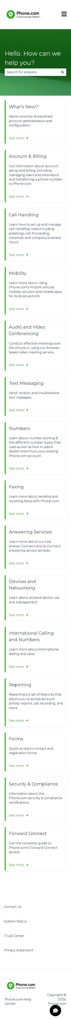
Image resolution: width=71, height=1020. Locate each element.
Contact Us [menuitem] (12, 907)
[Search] (62, 72)
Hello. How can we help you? (33, 58)
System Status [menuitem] (15, 921)
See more (16, 138)
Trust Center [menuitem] (14, 936)
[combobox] (32, 72)
